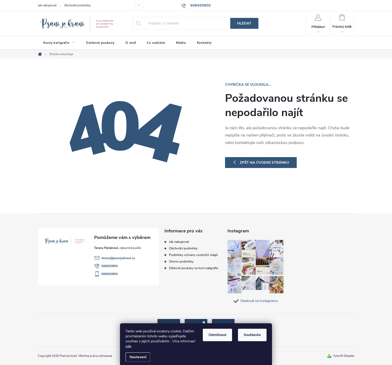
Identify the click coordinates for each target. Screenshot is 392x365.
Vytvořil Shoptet (343, 356)
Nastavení (138, 357)
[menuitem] (59, 43)
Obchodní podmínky (77, 5)
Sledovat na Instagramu (259, 300)
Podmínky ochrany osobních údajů (193, 255)
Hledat (244, 23)
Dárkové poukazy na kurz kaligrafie (193, 268)
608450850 (109, 266)
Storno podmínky (181, 261)
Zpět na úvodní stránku (264, 162)
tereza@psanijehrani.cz (118, 258)
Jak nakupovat (47, 5)
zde (128, 346)
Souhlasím (252, 334)
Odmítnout (217, 334)
